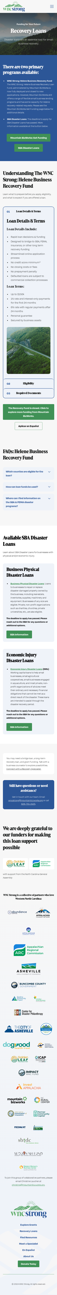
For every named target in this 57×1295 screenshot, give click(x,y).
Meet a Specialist (28, 1243)
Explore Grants (28, 1224)
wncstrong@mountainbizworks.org (25, 800)
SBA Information (19, 634)
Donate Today (28, 1263)
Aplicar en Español (28, 426)
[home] (14, 6)
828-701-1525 (28, 804)
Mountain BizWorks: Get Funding (28, 137)
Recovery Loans (28, 1231)
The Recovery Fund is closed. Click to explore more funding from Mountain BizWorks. (28, 411)
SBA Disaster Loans (28, 147)
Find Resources (28, 1237)
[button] (51, 6)
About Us (28, 1256)
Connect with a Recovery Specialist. (23, 769)
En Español (28, 1249)
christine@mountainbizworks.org (28, 1184)
